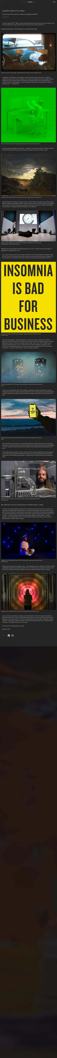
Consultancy (24, 2)
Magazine (30, 1)
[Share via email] (12, 635)
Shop (34, 2)
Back (2, 1)
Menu (54, 1)
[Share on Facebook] (9, 635)
